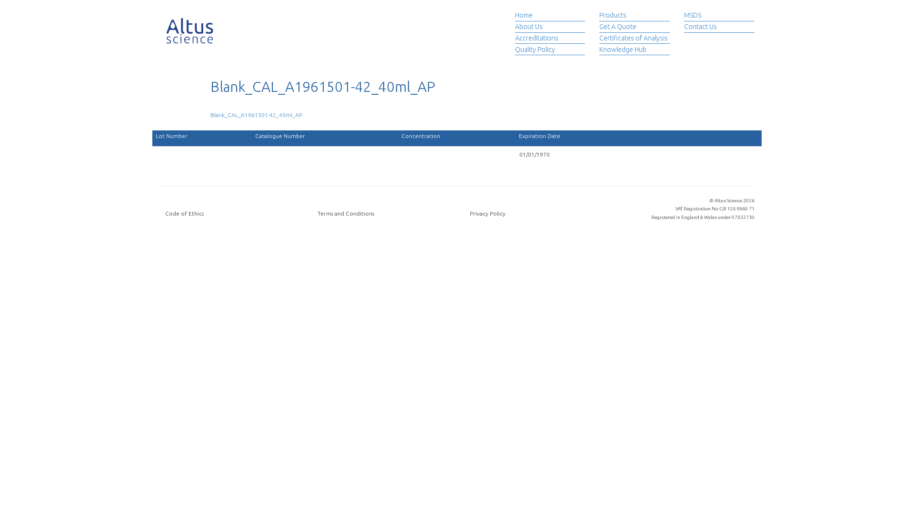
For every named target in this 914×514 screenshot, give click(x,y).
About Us (529, 26)
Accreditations (536, 38)
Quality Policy (535, 49)
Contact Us (700, 26)
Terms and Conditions (346, 213)
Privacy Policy (488, 213)
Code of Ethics (184, 213)
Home (524, 15)
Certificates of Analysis (633, 38)
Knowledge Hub (622, 49)
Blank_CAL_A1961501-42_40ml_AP (256, 115)
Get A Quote (617, 26)
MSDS (692, 15)
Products (612, 15)
